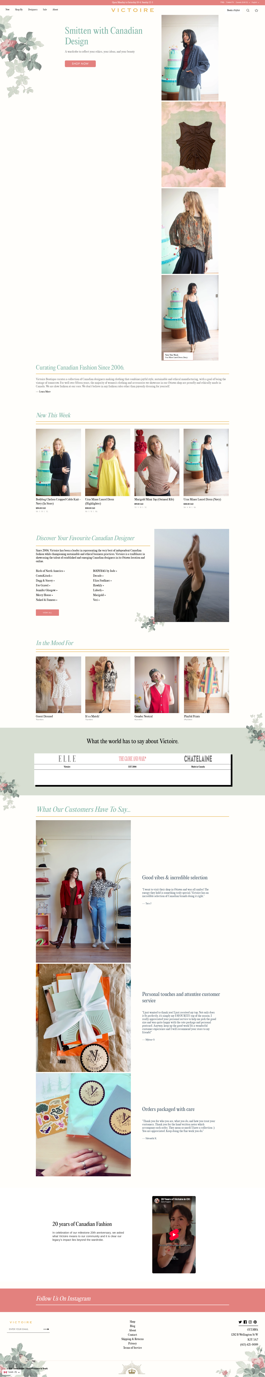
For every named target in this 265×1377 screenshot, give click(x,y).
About (55, 9)
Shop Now (80, 64)
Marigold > (99, 595)
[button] (11, 1372)
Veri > (96, 600)
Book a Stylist (233, 10)
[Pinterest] (255, 1322)
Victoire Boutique (19, 1369)
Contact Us (230, 2)
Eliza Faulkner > (102, 580)
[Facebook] (245, 1322)
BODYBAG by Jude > (105, 571)
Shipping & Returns (132, 1339)
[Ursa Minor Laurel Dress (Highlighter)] (107, 462)
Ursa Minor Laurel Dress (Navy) (176, 358)
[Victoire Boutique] (132, 10)
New (8, 9)
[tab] (67, 758)
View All (47, 612)
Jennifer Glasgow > (46, 590)
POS (27, 1369)
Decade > (98, 576)
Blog (132, 1326)
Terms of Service (132, 1348)
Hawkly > (98, 585)
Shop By (19, 9)
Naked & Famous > (46, 600)
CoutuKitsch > (44, 576)
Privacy (132, 1343)
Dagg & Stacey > (45, 580)
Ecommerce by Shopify (40, 1369)
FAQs (222, 2)
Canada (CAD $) (242, 2)
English (254, 2)
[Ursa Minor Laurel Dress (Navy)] (206, 462)
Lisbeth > (98, 590)
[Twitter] (240, 1322)
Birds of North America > (50, 571)
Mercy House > (44, 595)
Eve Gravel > (43, 585)
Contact (132, 1335)
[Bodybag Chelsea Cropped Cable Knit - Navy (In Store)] (58, 462)
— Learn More (43, 391)
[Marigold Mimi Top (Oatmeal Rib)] (157, 462)
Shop (132, 1321)
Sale (45, 9)
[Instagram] (250, 1322)
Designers (32, 9)
